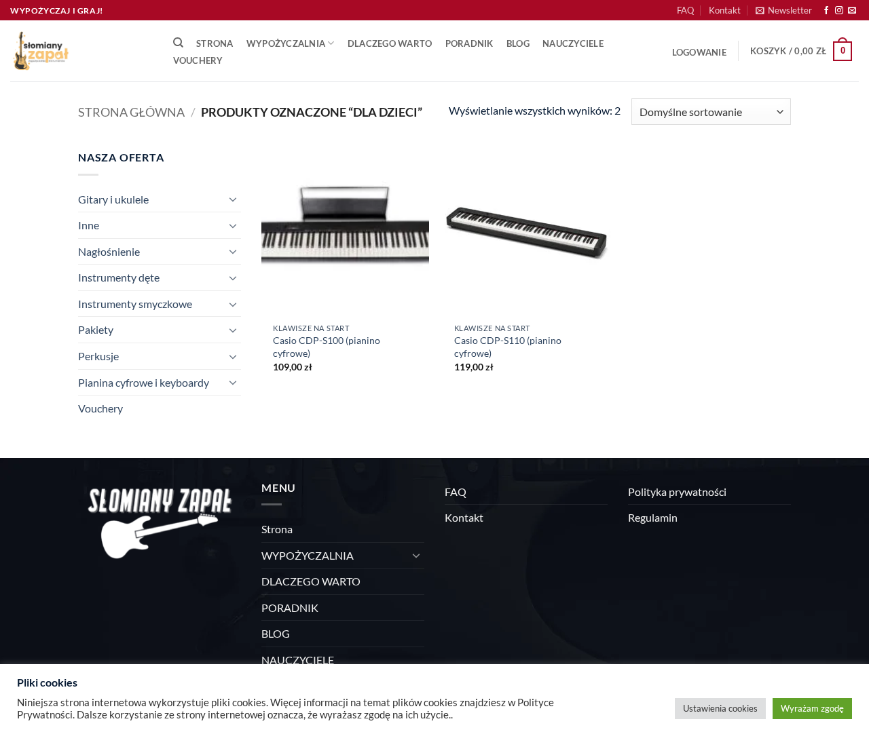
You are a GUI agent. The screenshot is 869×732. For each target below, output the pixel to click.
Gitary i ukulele (113, 199)
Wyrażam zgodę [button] (812, 708)
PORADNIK (469, 43)
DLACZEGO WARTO (390, 43)
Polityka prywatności (677, 491)
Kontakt (725, 10)
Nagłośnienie (109, 251)
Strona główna (131, 111)
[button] (784, 10)
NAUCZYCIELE (573, 43)
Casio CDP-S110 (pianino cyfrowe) (507, 346)
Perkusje (98, 355)
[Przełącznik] (233, 199)
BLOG (518, 43)
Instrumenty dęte (119, 277)
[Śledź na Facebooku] (826, 11)
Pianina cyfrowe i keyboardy (143, 382)
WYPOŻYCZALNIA (285, 43)
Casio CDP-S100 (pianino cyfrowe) (326, 346)
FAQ (685, 10)
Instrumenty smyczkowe (135, 303)
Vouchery (198, 60)
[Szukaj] (178, 43)
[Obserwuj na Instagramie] (839, 11)
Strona (215, 43)
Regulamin (653, 517)
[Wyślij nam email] (852, 11)
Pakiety (95, 329)
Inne (88, 224)
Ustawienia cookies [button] (720, 708)
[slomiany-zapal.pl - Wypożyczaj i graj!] (78, 50)
